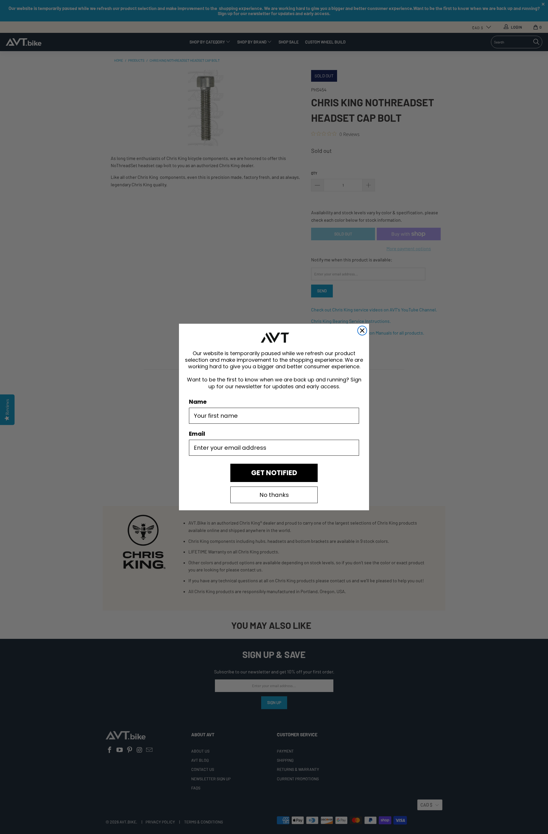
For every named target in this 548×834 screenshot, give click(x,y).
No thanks (274, 495)
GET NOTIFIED (274, 472)
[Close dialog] (362, 330)
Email (197, 434)
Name (198, 402)
